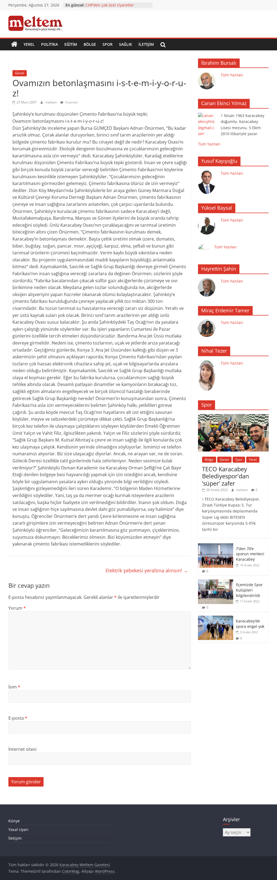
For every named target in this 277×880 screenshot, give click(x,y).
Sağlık (125, 44)
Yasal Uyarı (18, 829)
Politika (49, 44)
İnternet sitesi (22, 749)
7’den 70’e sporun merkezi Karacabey (250, 554)
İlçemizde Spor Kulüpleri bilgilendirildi (249, 590)
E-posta (17, 718)
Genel (19, 73)
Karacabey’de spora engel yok (250, 623)
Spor (108, 44)
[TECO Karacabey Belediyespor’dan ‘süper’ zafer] (233, 417)
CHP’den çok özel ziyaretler (109, 5)
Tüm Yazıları (232, 74)
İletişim (146, 44)
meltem (51, 102)
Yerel (29, 44)
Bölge (90, 44)
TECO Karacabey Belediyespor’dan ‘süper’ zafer (225, 476)
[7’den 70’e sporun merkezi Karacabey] (215, 546)
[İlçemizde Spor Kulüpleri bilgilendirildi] (215, 582)
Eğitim (70, 44)
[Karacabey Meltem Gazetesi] (14, 44)
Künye (14, 820)
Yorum (17, 608)
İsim (14, 687)
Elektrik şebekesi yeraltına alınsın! (146, 570)
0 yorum (71, 102)
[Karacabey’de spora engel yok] (215, 618)
